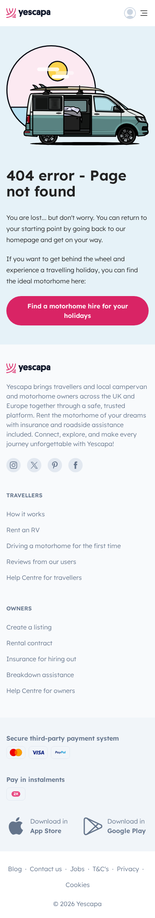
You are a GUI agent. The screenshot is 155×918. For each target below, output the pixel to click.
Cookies (78, 885)
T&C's (101, 869)
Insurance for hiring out (41, 659)
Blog (15, 869)
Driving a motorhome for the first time (63, 546)
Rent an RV (23, 530)
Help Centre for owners (40, 691)
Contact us (46, 869)
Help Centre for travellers (44, 577)
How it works (25, 514)
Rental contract (29, 643)
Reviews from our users (41, 562)
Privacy (128, 869)
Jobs (77, 869)
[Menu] (136, 13)
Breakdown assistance (40, 675)
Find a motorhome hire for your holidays (77, 310)
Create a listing (29, 627)
